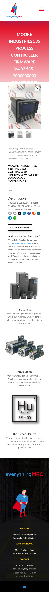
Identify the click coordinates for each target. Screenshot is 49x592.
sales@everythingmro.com (21, 243)
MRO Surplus (24, 371)
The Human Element (24, 434)
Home (10, 149)
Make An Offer (20, 227)
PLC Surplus (24, 309)
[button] (37, 88)
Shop (16, 149)
